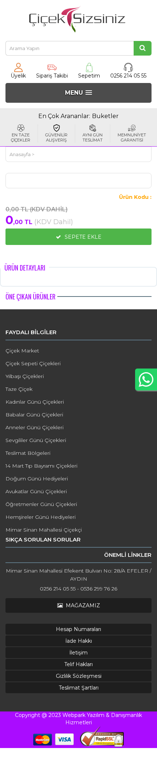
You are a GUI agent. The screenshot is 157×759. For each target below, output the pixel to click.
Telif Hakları (78, 664)
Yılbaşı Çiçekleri (24, 376)
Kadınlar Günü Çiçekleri (34, 402)
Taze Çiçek (18, 389)
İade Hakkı (78, 641)
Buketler (105, 116)
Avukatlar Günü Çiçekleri (36, 491)
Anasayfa (20, 154)
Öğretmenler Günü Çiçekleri (41, 504)
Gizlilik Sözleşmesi (79, 676)
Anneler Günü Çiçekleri (34, 427)
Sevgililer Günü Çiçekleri (35, 440)
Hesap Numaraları (78, 629)
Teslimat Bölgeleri (27, 453)
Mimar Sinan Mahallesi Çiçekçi (43, 529)
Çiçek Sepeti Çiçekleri (33, 363)
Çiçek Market (22, 350)
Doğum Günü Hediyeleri (36, 478)
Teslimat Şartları (79, 687)
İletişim (78, 652)
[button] (78, 93)
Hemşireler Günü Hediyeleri (40, 517)
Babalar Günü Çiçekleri (34, 414)
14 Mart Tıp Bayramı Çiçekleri (41, 465)
